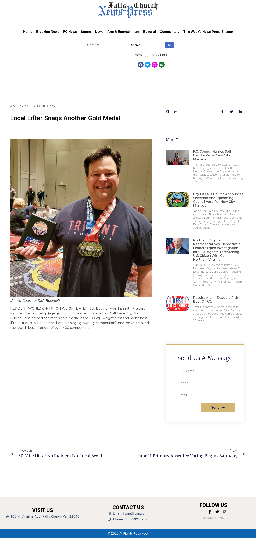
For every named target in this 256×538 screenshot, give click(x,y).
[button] (90, 44)
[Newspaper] (162, 65)
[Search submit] (169, 45)
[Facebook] (141, 65)
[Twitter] (148, 65)
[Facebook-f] (209, 512)
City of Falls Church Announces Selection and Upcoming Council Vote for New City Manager (218, 200)
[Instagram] (155, 65)
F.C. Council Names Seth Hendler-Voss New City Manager (212, 155)
